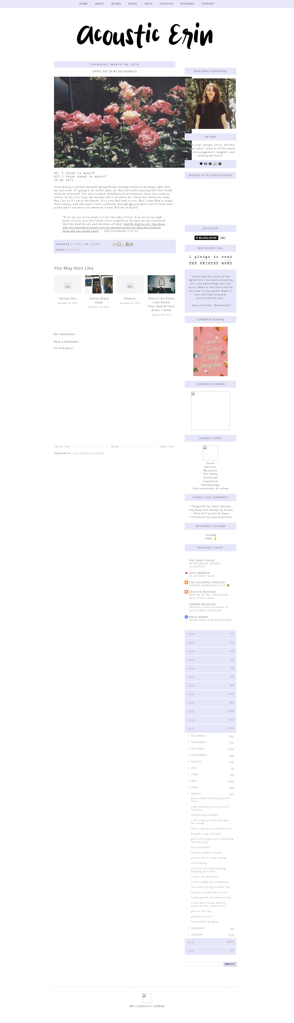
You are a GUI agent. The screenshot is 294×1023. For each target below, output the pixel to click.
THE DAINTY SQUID (202, 560)
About (99, 3)
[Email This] (115, 244)
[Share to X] (123, 244)
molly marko (198, 616)
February (198, 928)
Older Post (167, 446)
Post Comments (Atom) (89, 453)
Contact (208, 3)
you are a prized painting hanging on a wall (208, 870)
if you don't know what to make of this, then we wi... (209, 904)
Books (116, 3)
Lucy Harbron (199, 572)
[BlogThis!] (119, 244)
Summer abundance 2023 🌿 (209, 585)
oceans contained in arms (209, 892)
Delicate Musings (202, 591)
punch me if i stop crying (208, 857)
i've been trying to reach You (211, 887)
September (199, 755)
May (194, 780)
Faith (148, 3)
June (194, 774)
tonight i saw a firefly (206, 833)
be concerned (200, 847)
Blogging (187, 3)
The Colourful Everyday (207, 582)
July (194, 768)
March (196, 793)
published (73, 249)
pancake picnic (202, 916)
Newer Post (62, 446)
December (198, 735)
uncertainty (199, 862)
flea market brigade (205, 921)
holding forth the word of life (211, 897)
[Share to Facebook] (127, 244)
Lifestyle (166, 3)
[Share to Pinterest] (131, 244)
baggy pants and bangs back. (210, 620)
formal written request (207, 852)
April (194, 787)
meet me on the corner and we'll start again (208, 597)
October (197, 748)
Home (115, 446)
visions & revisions (205, 876)
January (197, 934)
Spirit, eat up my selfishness (211, 828)
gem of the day (201, 911)
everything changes (204, 814)
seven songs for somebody (210, 881)
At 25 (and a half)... (203, 576)
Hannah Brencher (202, 604)
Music (133, 3)
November (198, 742)
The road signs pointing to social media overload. (208, 609)
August (196, 761)
